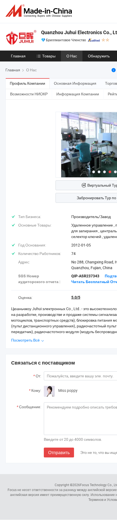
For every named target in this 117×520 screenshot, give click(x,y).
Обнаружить (99, 55)
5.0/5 (75, 297)
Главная (18, 55)
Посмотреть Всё (26, 340)
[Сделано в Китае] (39, 10)
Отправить (59, 453)
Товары (49, 55)
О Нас (71, 55)
